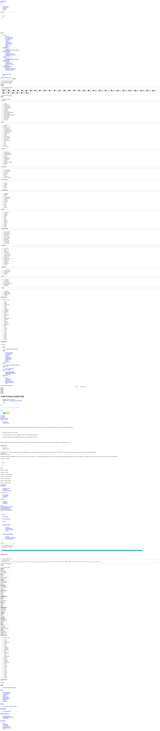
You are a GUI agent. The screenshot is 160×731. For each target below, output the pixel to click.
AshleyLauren (8, 359)
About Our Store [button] (6, 524)
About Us (5, 501)
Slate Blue (6, 311)
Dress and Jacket (7, 127)
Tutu (5, 145)
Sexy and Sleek (7, 137)
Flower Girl (6, 111)
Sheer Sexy (6, 139)
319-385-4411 (3, 1)
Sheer (5, 175)
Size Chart (2, 417)
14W (95, 90)
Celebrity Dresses (7, 153)
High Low (6, 157)
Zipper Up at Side (7, 177)
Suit (5, 142)
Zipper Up (6, 176)
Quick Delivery (19, 400)
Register (4, 8)
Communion (6, 108)
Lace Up (6, 172)
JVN (6, 383)
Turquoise (6, 309)
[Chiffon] (3, 604)
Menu (2, 32)
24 (70, 90)
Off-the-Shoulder (7, 254)
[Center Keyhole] (4, 582)
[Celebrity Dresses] (4, 581)
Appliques (6, 193)
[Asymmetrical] (3, 609)
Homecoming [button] (5, 366)
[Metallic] (2, 592)
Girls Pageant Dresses (8, 112)
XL (23, 93)
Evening (6, 109)
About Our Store (6, 488)
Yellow (5, 301)
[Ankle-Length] (3, 608)
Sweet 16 (6, 119)
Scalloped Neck (7, 258)
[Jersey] (3, 606)
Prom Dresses (7, 116)
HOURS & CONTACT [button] (8, 534)
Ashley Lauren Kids (10, 372)
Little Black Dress (7, 130)
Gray (5, 336)
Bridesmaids (6, 104)
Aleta (7, 377)
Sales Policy (5, 503)
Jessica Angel (8, 357)
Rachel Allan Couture (10, 382)
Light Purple (6, 318)
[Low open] (4, 589)
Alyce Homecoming (10, 368)
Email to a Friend (3, 419)
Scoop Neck (6, 259)
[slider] (144, 550)
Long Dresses (7, 132)
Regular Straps (7, 292)
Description (5, 421)
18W (107, 90)
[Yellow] (9, 413)
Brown (5, 334)
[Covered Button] (4, 586)
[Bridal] (5, 569)
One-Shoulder (7, 256)
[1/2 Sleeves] (4, 625)
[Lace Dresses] (4, 578)
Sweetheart (6, 263)
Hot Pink (6, 321)
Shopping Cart (6, 7)
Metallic (5, 184)
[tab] (81, 348)
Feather (5, 199)
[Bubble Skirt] (4, 580)
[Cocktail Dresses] (5, 572)
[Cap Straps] (4, 630)
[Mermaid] (4, 621)
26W (131, 90)
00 (10, 90)
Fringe (5, 202)
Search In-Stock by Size (7, 87)
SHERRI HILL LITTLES (11, 373)
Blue (5, 313)
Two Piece (6, 146)
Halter (5, 249)
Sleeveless (6, 285)
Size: (1, 404)
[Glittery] (2, 591)
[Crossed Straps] (4, 587)
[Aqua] (4, 413)
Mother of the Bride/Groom (9, 114)
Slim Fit (5, 274)
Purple (5, 315)
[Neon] (2, 593)
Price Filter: (5, 82)
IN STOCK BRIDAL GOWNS (12, 349)
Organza (6, 220)
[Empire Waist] (4, 620)
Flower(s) (6, 200)
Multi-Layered (7, 158)
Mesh (5, 218)
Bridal (5, 103)
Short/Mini (6, 239)
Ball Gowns (6, 125)
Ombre (5, 186)
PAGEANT (5, 516)
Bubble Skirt (6, 152)
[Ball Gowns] (4, 575)
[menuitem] (81, 6)
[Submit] (14, 12)
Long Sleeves (7, 282)
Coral (5, 329)
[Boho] (4, 576)
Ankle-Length (7, 231)
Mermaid (6, 272)
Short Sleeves (7, 284)
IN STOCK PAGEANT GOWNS (12, 365)
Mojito (5, 303)
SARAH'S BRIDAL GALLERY (6, 506)
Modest (5, 134)
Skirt (5, 141)
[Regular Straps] (4, 631)
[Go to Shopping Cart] (1, 3)
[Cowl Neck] (4, 614)
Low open (6, 173)
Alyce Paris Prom (9, 353)
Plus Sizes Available (8, 162)
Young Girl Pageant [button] (7, 369)
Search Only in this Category (7, 81)
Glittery (5, 183)
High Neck (6, 251)
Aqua (5, 308)
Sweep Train (6, 240)
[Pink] (6, 413)
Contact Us (5, 489)
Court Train (6, 235)
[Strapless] (4, 633)
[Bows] (3, 599)
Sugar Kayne (8, 374)
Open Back (6, 159)
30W (143, 90)
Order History (5, 495)
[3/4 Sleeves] (4, 626)
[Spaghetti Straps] (4, 632)
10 (36, 90)
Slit (5, 164)
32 (90, 90)
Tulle (5, 226)
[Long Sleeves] (4, 627)
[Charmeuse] (3, 602)
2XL (28, 93)
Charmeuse (6, 212)
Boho (5, 126)
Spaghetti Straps (7, 293)
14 (46, 90)
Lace (5, 203)
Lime (5, 306)
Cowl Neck (6, 248)
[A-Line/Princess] (4, 619)
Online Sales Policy (4, 418)
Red (5, 326)
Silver (5, 338)
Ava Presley (8, 354)
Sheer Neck (6, 261)
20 (60, 90)
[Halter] (4, 615)
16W (101, 90)
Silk (5, 223)
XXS (155, 90)
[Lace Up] (4, 588)
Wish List (5, 496)
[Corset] (4, 583)
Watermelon (6, 324)
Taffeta (5, 225)
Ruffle (5, 204)
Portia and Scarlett (9, 381)
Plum (5, 325)
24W (125, 90)
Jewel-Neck (6, 252)
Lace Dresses (7, 129)
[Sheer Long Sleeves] (4, 628)
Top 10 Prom (8, 378)
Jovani (7, 360)
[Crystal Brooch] (3, 600)
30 (85, 90)
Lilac (5, 316)
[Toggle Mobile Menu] (1, 511)
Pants (5, 135)
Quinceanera (6, 117)
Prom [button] (1, 689)
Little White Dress (7, 131)
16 (51, 90)
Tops (5, 144)
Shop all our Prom (9, 352)
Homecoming (7, 113)
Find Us (2, 2)
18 (55, 90)
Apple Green (6, 304)
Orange (5, 328)
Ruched (5, 163)
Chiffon (5, 213)
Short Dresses (7, 140)
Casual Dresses (7, 106)
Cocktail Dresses (7, 107)
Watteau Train (7, 243)
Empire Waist (7, 271)
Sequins (5, 207)
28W (137, 90)
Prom (4, 514)
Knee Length (6, 238)
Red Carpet (6, 118)
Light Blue (6, 310)
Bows (5, 195)
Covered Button (7, 170)
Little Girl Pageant (6, 518)
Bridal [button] (4, 346)
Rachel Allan (8, 380)
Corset (5, 155)
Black (5, 335)
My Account (5, 6)
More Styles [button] (5, 375)
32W (149, 90)
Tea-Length (6, 241)
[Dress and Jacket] (4, 577)
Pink (5, 320)
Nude (5, 331)
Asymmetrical (7, 233)
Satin (5, 221)
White (5, 339)
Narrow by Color (6, 299)
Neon (5, 185)
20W (113, 90)
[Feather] (3, 605)
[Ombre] (2, 595)
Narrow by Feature (6, 99)
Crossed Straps (7, 171)
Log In (4, 9)
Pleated (5, 160)
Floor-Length (7, 236)
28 (80, 90)
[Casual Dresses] (5, 571)
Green (5, 305)
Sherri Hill (8, 361)
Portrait (5, 257)
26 (75, 90)
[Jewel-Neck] (4, 617)
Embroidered (6, 198)
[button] (4, 35)
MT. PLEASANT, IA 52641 (5, 508)
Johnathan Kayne (9, 358)
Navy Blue (6, 314)
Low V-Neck (7, 253)
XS (5, 93)
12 (41, 90)
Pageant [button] (4, 362)
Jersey (5, 216)
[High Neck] (4, 616)
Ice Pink (6, 319)
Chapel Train (6, 234)
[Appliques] (3, 597)
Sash (5, 205)
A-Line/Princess (7, 270)
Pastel (5, 188)
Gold (5, 333)
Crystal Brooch (7, 197)
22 (65, 90)
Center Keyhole (7, 154)
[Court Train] (3, 611)
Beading (6, 194)
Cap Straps (6, 291)
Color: (1, 410)
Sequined (6, 222)
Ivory (5, 330)
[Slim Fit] (4, 622)
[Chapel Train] (3, 610)
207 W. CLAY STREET (5, 507)
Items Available (6, 422)
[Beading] (3, 598)
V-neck (5, 264)
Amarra (7, 355)
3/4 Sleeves (6, 280)
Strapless (6, 262)
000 (5, 90)
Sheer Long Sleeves (8, 283)
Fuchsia (5, 323)
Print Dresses (6, 136)
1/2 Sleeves (6, 279)
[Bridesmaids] (5, 570)
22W (119, 90)
